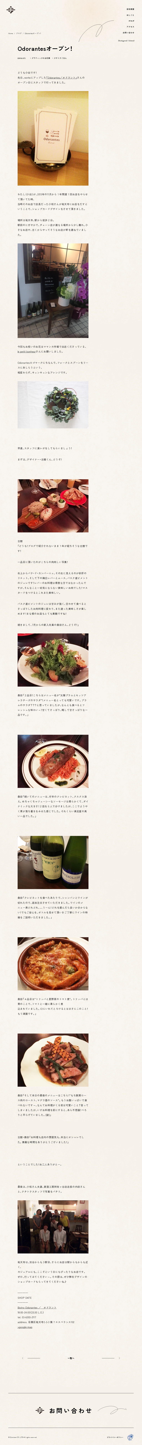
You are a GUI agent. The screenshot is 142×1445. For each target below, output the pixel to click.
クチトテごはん (60, 58)
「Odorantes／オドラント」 (61, 77)
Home (10, 33)
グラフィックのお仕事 (41, 58)
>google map (25, 1327)
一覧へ (71, 1358)
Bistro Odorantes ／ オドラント (37, 1307)
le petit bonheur (27, 351)
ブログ (19, 33)
